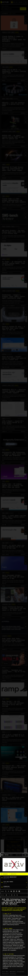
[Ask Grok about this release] (17, 895)
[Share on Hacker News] (19, 891)
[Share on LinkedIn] (14, 891)
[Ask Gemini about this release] (12, 895)
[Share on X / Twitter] (8, 891)
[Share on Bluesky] (11, 891)
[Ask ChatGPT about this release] (6, 895)
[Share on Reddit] (16, 891)
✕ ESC (24, 854)
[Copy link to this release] (6, 891)
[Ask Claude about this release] (9, 895)
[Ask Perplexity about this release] (14, 895)
